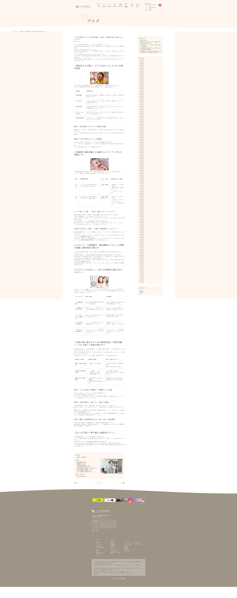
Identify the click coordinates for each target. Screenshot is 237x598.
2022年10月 (142, 104)
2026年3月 (142, 67)
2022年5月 (142, 111)
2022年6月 (142, 109)
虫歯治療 (112, 542)
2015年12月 (142, 201)
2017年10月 (142, 178)
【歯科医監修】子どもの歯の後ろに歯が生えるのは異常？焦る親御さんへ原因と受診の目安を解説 (150, 51)
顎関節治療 (126, 549)
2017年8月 (142, 180)
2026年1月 (142, 70)
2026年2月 (142, 68)
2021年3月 (142, 126)
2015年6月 (142, 208)
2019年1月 (142, 160)
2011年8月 (142, 278)
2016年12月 (142, 193)
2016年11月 (142, 195)
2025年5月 (142, 83)
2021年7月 (142, 121)
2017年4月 (142, 186)
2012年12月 (142, 254)
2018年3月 (142, 172)
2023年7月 (142, 98)
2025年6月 (142, 81)
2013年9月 (142, 239)
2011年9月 (142, 277)
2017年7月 (142, 181)
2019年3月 (142, 157)
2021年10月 (142, 117)
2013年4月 (142, 247)
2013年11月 (142, 236)
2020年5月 (142, 140)
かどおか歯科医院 (122, 578)
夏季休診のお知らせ (144, 40)
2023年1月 (142, 103)
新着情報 (141, 291)
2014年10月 (142, 218)
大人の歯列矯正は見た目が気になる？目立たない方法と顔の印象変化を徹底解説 (150, 48)
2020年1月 (142, 144)
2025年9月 (142, 76)
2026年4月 (142, 65)
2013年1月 (142, 252)
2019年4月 (142, 155)
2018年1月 (142, 175)
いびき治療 (137, 542)
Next (121, 482)
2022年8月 (142, 106)
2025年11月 (142, 73)
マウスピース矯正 (127, 544)
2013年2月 (142, 250)
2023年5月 (142, 99)
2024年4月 (142, 93)
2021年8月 (142, 119)
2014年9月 (142, 219)
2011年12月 (142, 272)
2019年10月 (142, 147)
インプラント (113, 547)
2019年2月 (142, 158)
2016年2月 (142, 199)
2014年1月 (142, 232)
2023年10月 (142, 94)
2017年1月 (142, 191)
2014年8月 (142, 221)
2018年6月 (142, 167)
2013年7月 (142, 242)
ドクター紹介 (98, 544)
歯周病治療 (113, 544)
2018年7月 (142, 165)
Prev (78, 482)
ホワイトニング (127, 542)
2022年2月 (142, 113)
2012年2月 (142, 268)
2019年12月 (142, 145)
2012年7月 (142, 260)
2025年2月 (142, 88)
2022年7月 (142, 108)
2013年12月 (142, 234)
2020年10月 (142, 132)
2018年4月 (142, 170)
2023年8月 (142, 96)
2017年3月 (142, 188)
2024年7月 (142, 91)
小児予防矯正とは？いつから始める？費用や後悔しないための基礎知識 (150, 45)
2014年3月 (142, 229)
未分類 (141, 293)
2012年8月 (142, 259)
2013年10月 (142, 237)
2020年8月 (142, 135)
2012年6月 (142, 262)
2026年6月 (142, 62)
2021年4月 (142, 124)
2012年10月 (142, 257)
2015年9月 (142, 203)
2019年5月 (142, 154)
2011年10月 (142, 275)
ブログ (141, 290)
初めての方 (98, 545)
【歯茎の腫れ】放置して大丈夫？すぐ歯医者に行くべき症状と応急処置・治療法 (150, 42)
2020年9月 (142, 134)
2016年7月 (142, 198)
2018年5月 (142, 168)
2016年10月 (142, 196)
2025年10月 (142, 75)
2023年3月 (142, 101)
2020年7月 (142, 137)
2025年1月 (142, 89)
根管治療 (112, 545)
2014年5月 (142, 226)
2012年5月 (142, 263)
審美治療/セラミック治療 (116, 552)
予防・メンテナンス (114, 549)
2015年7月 (142, 206)
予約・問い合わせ (99, 552)
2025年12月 (142, 71)
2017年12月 (142, 176)
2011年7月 (142, 280)
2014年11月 (142, 216)
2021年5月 (142, 122)
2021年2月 (142, 127)
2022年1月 (142, 114)
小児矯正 (126, 545)
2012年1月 (142, 270)
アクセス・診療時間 (100, 547)
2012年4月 (142, 265)
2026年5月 (142, 63)
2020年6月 (142, 139)
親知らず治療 (126, 550)
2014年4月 (142, 227)
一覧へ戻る (99, 482)
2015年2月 (142, 213)
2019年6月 (142, 152)
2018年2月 (142, 173)
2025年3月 (142, 86)
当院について (98, 542)
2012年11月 (142, 255)
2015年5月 (142, 209)
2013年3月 (142, 249)
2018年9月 (142, 163)
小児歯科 (126, 547)
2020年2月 (142, 142)
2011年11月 (142, 273)
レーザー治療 (137, 544)
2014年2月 (142, 231)
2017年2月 (142, 190)
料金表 (97, 550)
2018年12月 (142, 162)
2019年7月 (142, 150)
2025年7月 (142, 80)
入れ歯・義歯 (113, 550)
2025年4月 (142, 85)
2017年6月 (142, 183)
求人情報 (98, 554)
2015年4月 (142, 211)
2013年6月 (142, 244)
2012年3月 (142, 267)
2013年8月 (142, 240)
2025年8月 (142, 78)
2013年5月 (142, 245)
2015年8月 (142, 204)
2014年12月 (142, 214)
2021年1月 (142, 129)
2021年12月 (142, 116)
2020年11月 (142, 131)
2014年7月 (142, 222)
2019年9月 (142, 149)
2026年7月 (142, 60)
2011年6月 (142, 281)
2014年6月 (142, 224)
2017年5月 (142, 185)
